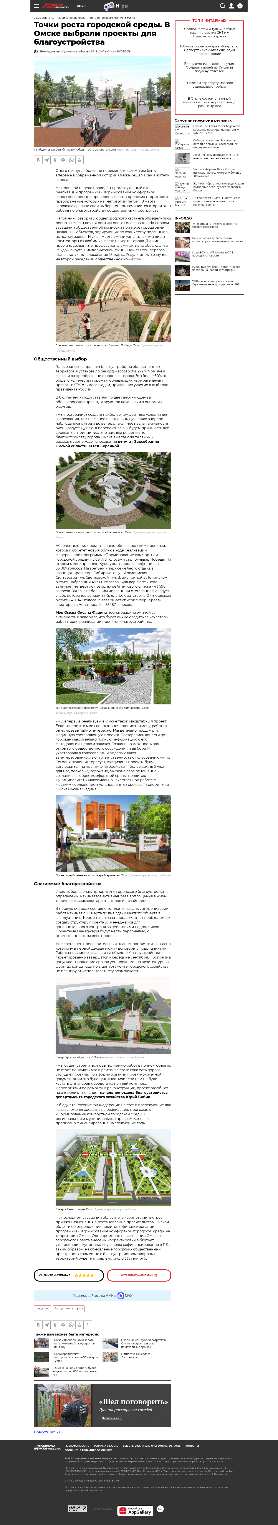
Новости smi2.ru (48, 1432)
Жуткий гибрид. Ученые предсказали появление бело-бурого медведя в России (218, 187)
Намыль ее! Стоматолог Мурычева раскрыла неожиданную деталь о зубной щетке (216, 129)
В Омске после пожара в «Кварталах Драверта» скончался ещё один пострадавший (209, 50)
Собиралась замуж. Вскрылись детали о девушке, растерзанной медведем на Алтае (215, 144)
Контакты (192, 1446)
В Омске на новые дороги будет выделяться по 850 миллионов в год (75, 1371)
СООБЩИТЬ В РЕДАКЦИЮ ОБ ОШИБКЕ (88, 1450)
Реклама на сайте (77, 1446)
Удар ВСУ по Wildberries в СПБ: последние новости (213, 254)
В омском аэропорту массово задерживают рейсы (209, 85)
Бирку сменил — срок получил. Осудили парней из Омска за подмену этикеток (209, 67)
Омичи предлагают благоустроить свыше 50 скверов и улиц (75, 1357)
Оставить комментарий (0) (139, 1275)
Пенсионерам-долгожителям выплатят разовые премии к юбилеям (217, 240)
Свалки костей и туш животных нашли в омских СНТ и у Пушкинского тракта (209, 32)
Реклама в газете (106, 1446)
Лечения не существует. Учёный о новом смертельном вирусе (216, 156)
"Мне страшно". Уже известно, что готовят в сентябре (215, 225)
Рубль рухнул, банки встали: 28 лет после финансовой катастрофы (216, 268)
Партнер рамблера (102, 1509)
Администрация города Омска (138, 149)
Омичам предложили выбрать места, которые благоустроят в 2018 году (74, 1343)
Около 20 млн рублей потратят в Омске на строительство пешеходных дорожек (143, 1343)
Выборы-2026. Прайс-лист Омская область (151, 1446)
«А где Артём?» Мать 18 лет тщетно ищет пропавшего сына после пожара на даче (216, 201)
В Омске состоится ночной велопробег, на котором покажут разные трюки (209, 102)
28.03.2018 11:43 (44, 17)
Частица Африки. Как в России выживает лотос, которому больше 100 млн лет (217, 173)
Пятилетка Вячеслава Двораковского (136, 1355)
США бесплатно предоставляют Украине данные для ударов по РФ (216, 283)
